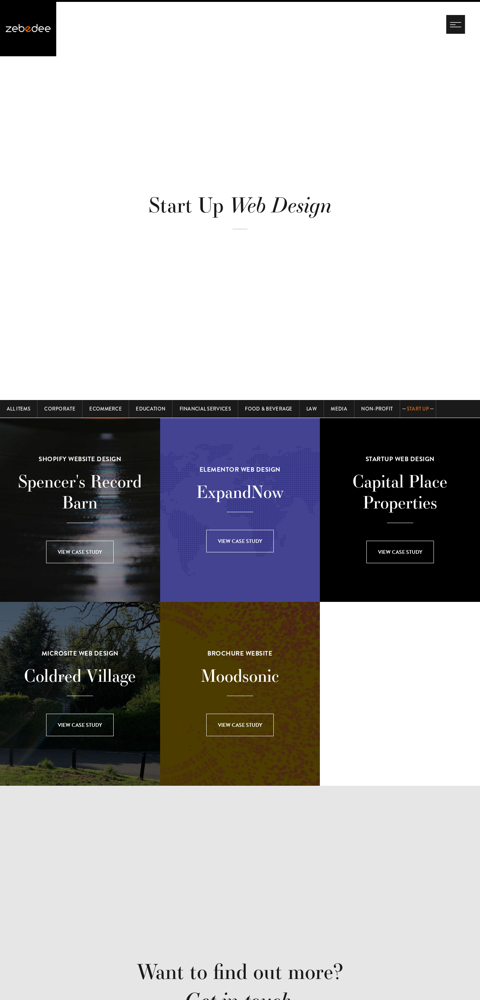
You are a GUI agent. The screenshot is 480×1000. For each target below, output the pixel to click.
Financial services (205, 408)
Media (339, 408)
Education (150, 408)
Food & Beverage (268, 408)
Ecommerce (105, 408)
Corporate (59, 408)
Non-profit (377, 408)
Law (311, 408)
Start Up (418, 408)
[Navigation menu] (455, 24)
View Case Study (80, 552)
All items (18, 408)
